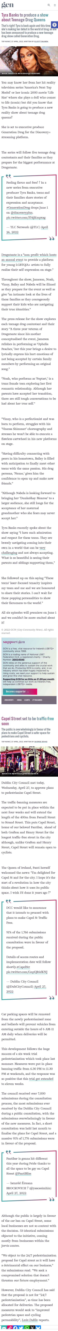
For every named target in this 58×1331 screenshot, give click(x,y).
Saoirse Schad (40, 742)
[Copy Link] (10, 1328)
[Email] (4, 1328)
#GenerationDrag (18, 207)
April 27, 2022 (16, 1193)
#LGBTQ (27, 700)
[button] (54, 24)
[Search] (49, 5)
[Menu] (55, 5)
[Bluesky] (38, 1328)
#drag (19, 700)
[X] (32, 1328)
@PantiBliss (23, 1173)
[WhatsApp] (27, 1328)
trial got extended (41, 1079)
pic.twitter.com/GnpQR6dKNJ (26, 972)
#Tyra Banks (37, 700)
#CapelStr (23, 967)
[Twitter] (21, 1328)
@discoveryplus (21, 212)
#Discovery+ (9, 700)
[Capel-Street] (29, 761)
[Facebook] (15, 1328)
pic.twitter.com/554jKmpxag (25, 217)
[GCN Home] (7, 5)
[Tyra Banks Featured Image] (29, 61)
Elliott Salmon (41, 41)
